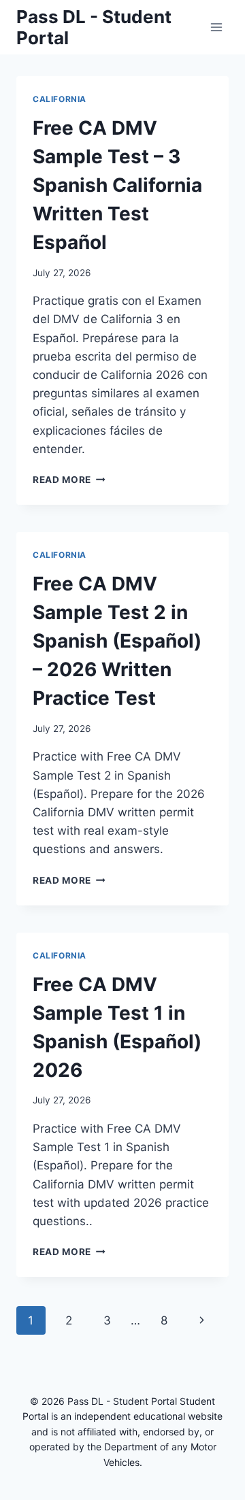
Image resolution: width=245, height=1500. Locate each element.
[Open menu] (216, 26)
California (59, 99)
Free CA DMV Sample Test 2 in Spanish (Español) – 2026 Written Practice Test (117, 641)
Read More (69, 479)
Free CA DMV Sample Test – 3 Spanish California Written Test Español (117, 185)
